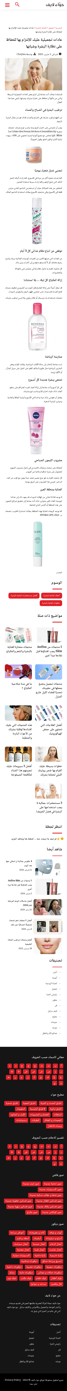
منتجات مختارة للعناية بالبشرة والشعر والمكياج (19, 649)
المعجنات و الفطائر (53, 1120)
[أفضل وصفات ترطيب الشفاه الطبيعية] (48, 946)
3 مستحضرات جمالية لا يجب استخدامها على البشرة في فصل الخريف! (49, 807)
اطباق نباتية (56, 1109)
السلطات (58, 1115)
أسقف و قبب (23, 1238)
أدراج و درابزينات (54, 1238)
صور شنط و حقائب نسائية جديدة (46, 1195)
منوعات (54, 1022)
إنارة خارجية (56, 1255)
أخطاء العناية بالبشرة (51, 596)
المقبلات (35, 1120)
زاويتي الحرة (51, 995)
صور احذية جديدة (53, 1184)
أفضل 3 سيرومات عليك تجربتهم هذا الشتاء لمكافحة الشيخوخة (19, 770)
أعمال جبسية (39, 1244)
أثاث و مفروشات (36, 1233)
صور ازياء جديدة (31, 1184)
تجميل (54, 989)
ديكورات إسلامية (29, 1261)
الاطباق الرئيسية (37, 1109)
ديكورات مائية (26, 1273)
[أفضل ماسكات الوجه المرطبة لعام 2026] (48, 907)
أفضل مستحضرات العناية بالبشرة (24, 596)
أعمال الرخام (56, 1244)
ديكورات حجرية (54, 1267)
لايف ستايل (52, 1011)
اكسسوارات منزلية (21, 1255)
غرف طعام (41, 1278)
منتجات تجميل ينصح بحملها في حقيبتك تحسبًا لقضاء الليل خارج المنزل (49, 690)
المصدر (59, 573)
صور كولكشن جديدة (52, 1212)
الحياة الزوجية (51, 983)
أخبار (55, 972)
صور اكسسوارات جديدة (50, 1189)
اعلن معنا (33, 1384)
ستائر (11, 1273)
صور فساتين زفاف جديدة (49, 1206)
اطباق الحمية (29, 1103)
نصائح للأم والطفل (49, 1033)
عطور (54, 1000)
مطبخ (54, 1017)
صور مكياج (32, 1212)
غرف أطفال (56, 1278)
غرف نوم (12, 1278)
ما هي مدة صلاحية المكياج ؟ (21, 686)
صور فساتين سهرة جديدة (20, 1206)
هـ (8, 1077)
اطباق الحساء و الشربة (51, 1103)
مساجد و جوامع (38, 1284)
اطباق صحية (12, 1103)
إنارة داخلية (40, 1255)
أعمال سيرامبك (21, 1244)
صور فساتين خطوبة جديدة (19, 1201)
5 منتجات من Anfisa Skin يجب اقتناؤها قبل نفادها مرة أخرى (49, 651)
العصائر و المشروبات (39, 1115)
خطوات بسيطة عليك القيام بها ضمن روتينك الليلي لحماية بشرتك (50, 770)
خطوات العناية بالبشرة (51, 603)
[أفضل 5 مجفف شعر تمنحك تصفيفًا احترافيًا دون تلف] (48, 926)
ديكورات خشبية (33, 1267)
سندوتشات (21, 1120)
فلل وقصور (56, 1284)
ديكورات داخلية (14, 1267)
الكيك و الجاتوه (18, 1115)
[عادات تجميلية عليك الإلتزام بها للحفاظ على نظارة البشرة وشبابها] (33, 74)
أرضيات (37, 1238)
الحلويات (21, 1109)
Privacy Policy (13, 1380)
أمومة (54, 978)
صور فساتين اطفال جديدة (49, 1201)
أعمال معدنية (23, 1250)
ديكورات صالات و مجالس (50, 1273)
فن (56, 1006)
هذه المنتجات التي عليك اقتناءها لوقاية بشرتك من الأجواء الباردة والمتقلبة (19, 731)
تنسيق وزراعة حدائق (52, 1261)
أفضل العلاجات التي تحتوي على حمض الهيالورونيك (51, 729)
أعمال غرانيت (55, 1250)
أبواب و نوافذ (55, 1233)
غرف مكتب (26, 1278)
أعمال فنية (39, 1250)
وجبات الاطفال (55, 1126)
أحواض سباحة (17, 1233)
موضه (54, 1028)
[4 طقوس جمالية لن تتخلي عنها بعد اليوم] (48, 867)
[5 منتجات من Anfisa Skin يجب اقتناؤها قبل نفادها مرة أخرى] (48, 887)
